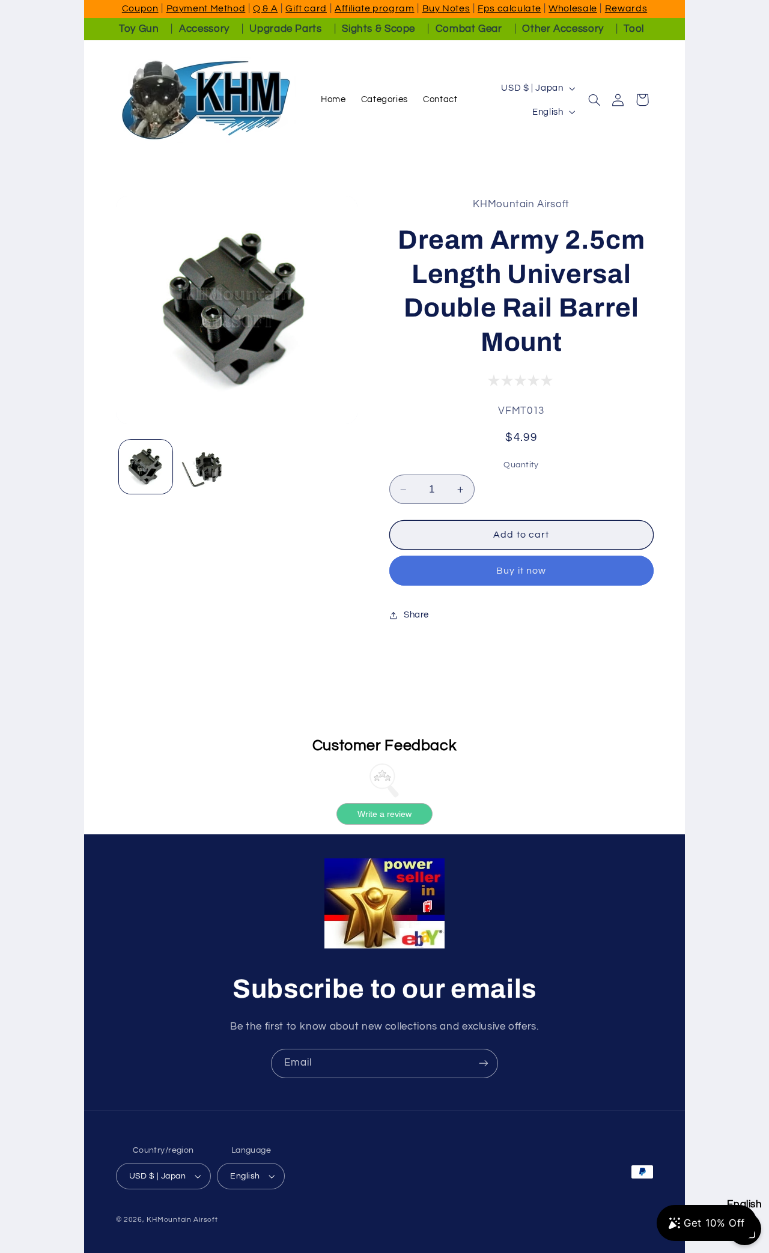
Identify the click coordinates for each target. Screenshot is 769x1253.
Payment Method (206, 8)
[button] (594, 100)
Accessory (204, 28)
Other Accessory (562, 28)
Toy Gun (139, 28)
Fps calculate (509, 8)
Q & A (265, 8)
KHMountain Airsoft (182, 1219)
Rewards (626, 8)
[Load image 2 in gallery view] (206, 467)
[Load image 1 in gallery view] (146, 467)
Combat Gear (469, 28)
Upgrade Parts (285, 28)
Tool (634, 28)
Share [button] (416, 614)
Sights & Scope (378, 28)
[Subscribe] (483, 1063)
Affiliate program (375, 8)
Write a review (384, 814)
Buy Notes (446, 8)
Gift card (306, 8)
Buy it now (521, 570)
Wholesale (573, 8)
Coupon (140, 8)
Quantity (520, 465)
